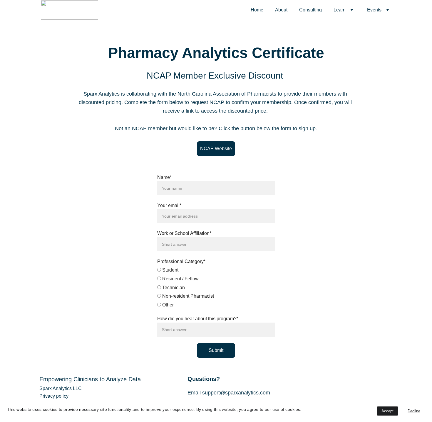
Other (167, 304)
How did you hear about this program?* (197, 318)
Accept (387, 411)
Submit (216, 350)
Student (169, 269)
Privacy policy (53, 396)
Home (257, 9)
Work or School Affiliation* (184, 233)
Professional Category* (181, 261)
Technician (173, 287)
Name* (164, 177)
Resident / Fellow (180, 278)
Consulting (310, 9)
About (281, 9)
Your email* (169, 205)
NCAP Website (216, 148)
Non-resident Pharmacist (187, 296)
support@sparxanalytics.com (236, 393)
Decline (414, 411)
